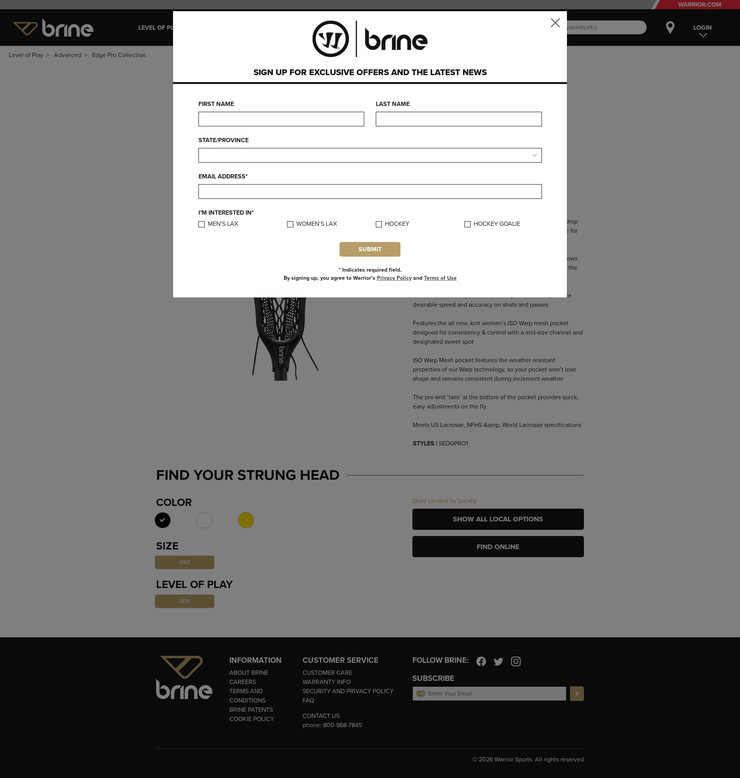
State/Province (223, 140)
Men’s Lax (223, 224)
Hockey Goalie (497, 224)
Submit (370, 249)
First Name (216, 104)
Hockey (397, 224)
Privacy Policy (394, 278)
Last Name (393, 104)
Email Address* (223, 176)
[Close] (555, 23)
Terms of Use (440, 278)
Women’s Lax (316, 224)
